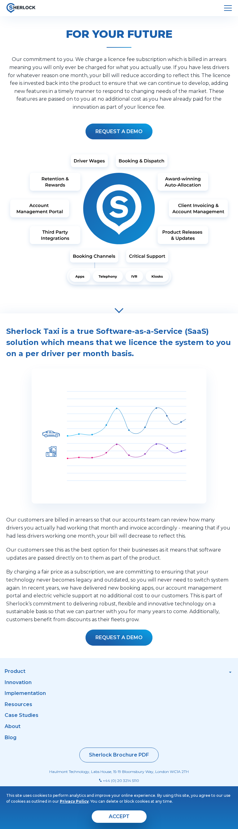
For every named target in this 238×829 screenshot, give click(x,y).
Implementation (25, 693)
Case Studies (21, 715)
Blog (10, 737)
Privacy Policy (74, 801)
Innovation (18, 682)
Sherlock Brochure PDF (119, 755)
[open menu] (228, 8)
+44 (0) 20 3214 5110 (120, 780)
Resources (18, 704)
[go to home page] (21, 8)
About (12, 726)
